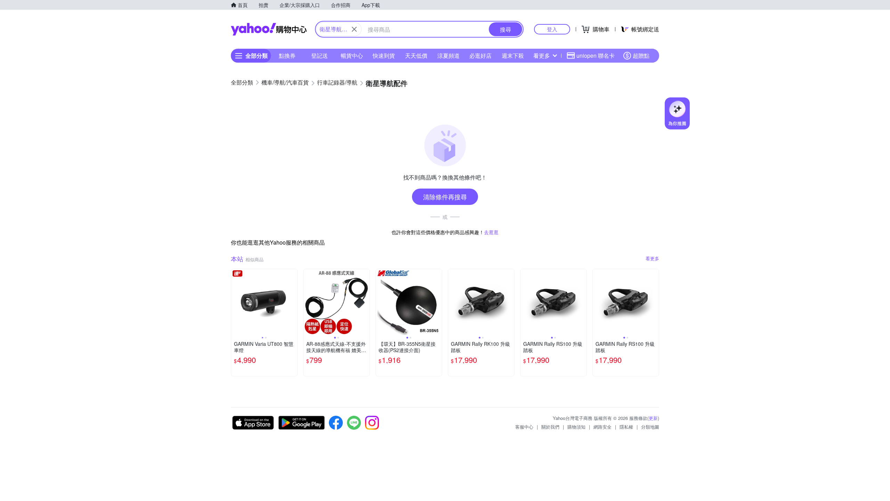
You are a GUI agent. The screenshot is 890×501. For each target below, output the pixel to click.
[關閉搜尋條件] (354, 29)
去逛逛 (491, 232)
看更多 (541, 55)
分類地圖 (650, 426)
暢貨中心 (352, 55)
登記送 (319, 55)
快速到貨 (384, 55)
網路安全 (602, 426)
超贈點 (641, 55)
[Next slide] (292, 302)
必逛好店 (480, 55)
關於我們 (550, 426)
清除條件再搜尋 (445, 196)
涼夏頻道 (448, 55)
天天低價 (416, 55)
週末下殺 (513, 55)
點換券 (287, 55)
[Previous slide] (235, 302)
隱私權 (626, 426)
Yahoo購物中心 (269, 29)
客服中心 (524, 426)
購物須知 (576, 426)
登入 (552, 29)
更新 (653, 418)
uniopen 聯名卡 (595, 55)
